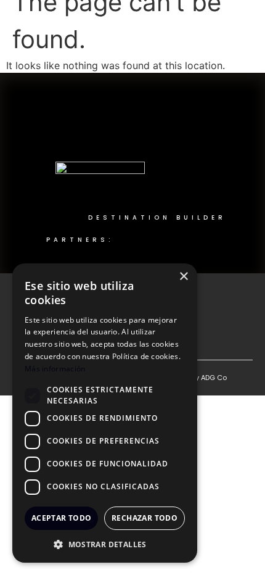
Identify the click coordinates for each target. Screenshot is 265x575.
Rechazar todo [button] (144, 518)
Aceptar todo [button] (61, 518)
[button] (105, 544)
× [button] (183, 276)
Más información (55, 368)
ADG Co (214, 378)
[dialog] (104, 413)
